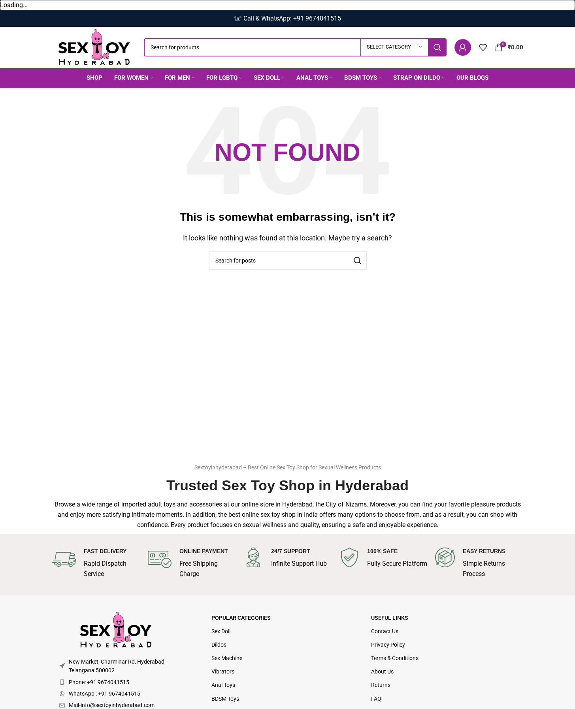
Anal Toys (223, 685)
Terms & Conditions (395, 658)
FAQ (376, 699)
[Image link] (116, 629)
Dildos (218, 644)
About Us (382, 671)
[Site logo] (94, 47)
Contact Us (384, 631)
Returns (380, 685)
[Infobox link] (96, 563)
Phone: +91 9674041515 (99, 682)
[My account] (463, 47)
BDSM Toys (225, 699)
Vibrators (222, 671)
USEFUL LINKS (389, 618)
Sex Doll (220, 631)
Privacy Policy (388, 644)
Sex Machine (226, 658)
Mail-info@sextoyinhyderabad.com (112, 705)
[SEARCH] (437, 47)
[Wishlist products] (483, 47)
